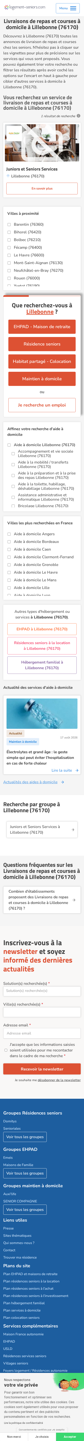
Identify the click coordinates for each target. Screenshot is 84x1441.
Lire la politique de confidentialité (23, 1423)
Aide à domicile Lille (32, 587)
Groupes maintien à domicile (33, 1186)
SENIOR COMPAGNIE (20, 1201)
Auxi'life (9, 1194)
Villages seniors (15, 1363)
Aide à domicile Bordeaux (36, 541)
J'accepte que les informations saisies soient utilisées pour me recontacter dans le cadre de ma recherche (42, 1050)
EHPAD (9, 1341)
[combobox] (42, 991)
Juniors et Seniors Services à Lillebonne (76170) (35, 829)
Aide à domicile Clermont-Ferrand (44, 557)
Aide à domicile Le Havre (36, 572)
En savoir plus (42, 188)
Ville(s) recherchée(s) (21, 1004)
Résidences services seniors (24, 1356)
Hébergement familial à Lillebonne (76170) (42, 665)
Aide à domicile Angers (34, 534)
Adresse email (15, 1025)
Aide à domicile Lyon (32, 595)
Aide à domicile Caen (32, 549)
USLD (7, 1348)
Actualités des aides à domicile (30, 782)
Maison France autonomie (23, 1334)
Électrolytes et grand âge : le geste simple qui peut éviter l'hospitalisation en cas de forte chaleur (40, 757)
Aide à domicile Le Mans (35, 580)
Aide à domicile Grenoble (36, 564)
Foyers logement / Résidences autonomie (35, 1370)
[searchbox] (42, 990)
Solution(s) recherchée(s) (25, 983)
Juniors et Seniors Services (31, 168)
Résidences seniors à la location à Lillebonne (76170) (42, 645)
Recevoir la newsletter (42, 1069)
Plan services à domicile (22, 1310)
